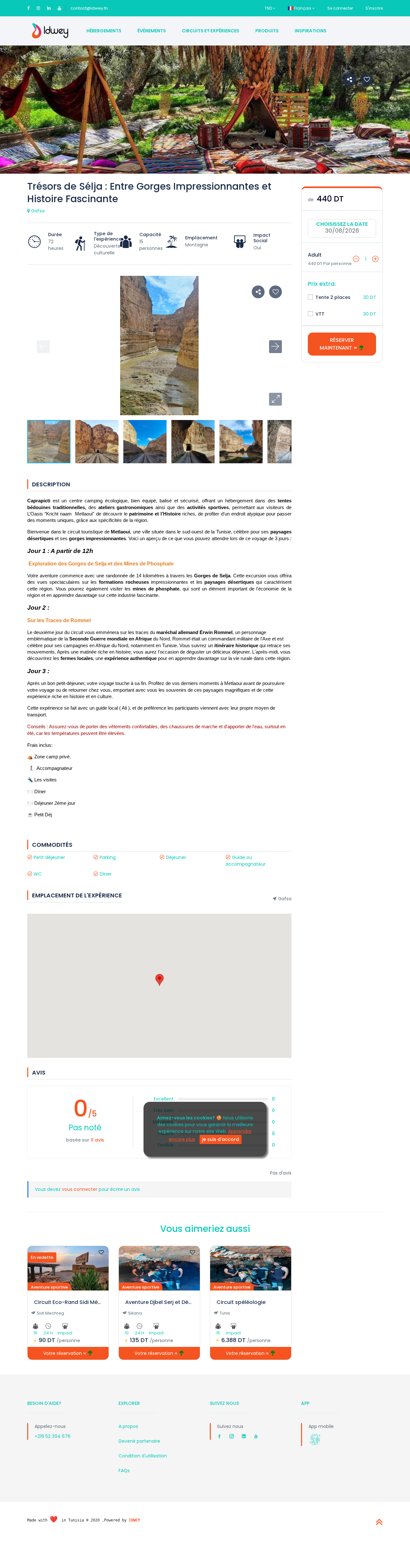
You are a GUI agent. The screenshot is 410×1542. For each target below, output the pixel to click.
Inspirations (310, 31)
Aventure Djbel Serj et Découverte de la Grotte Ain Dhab (159, 1302)
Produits (267, 31)
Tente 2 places (332, 297)
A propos (128, 1426)
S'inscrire (374, 8)
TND (269, 8)
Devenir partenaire (139, 1441)
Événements (151, 31)
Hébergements (103, 31)
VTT (319, 314)
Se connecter (340, 8)
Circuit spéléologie (241, 1302)
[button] (275, 399)
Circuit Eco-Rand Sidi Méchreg (68, 1302)
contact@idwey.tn (89, 8)
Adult (315, 255)
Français (302, 8)
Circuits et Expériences (210, 31)
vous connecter (80, 1189)
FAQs (124, 1470)
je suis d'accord (220, 1139)
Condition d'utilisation (143, 1456)
